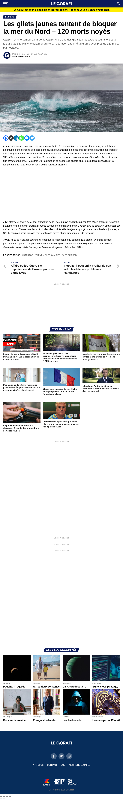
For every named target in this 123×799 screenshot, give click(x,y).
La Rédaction (23, 56)
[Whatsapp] (21, 138)
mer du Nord (70, 255)
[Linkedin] (16, 138)
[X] (11, 138)
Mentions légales (79, 765)
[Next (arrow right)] (4, 798)
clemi (39, 255)
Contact (52, 765)
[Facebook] (5, 138)
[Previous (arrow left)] (1, 798)
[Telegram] (32, 138)
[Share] (4, 796)
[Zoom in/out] (10, 796)
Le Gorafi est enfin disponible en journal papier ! (62, 10)
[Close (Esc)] (1, 796)
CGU (63, 765)
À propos (38, 765)
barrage (28, 255)
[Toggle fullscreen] (7, 796)
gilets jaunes (52, 255)
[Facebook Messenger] (26, 138)
